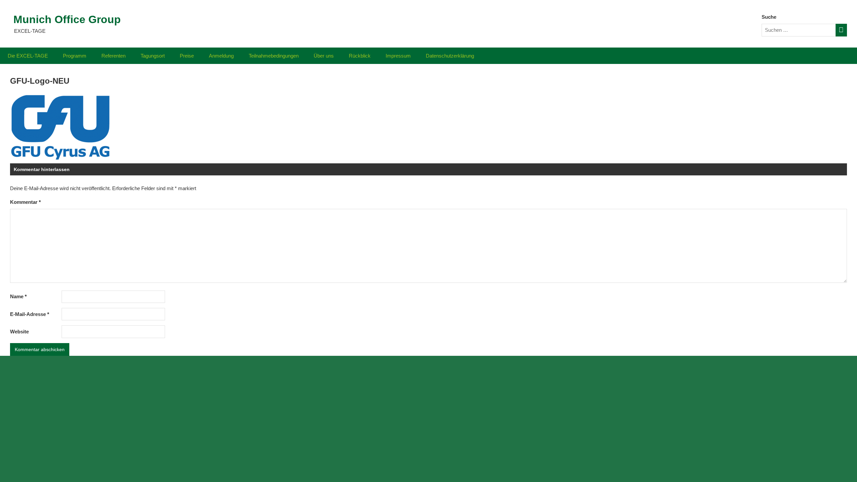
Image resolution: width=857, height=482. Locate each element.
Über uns (324, 56)
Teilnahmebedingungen (274, 56)
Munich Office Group (67, 19)
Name (18, 296)
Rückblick (360, 56)
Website (19, 331)
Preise (187, 56)
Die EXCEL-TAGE (28, 56)
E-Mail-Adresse (29, 314)
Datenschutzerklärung (450, 56)
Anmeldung (221, 56)
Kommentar (25, 202)
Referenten (113, 56)
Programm (74, 56)
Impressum (398, 56)
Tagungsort (153, 56)
